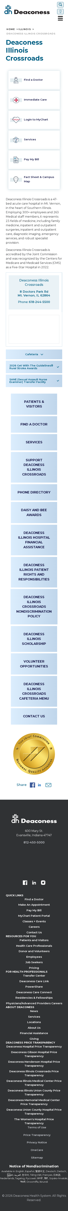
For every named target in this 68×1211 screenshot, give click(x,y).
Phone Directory (34, 492)
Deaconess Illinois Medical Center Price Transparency (34, 1083)
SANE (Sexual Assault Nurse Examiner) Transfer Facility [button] (28, 381)
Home (11, 29)
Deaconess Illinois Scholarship (34, 639)
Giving (34, 1038)
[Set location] (60, 11)
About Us (34, 1027)
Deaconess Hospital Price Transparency (34, 1046)
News (34, 1011)
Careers (34, 926)
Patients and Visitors (34, 940)
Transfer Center (34, 975)
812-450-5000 (34, 842)
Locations (34, 1022)
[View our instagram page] (43, 883)
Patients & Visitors (34, 404)
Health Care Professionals (34, 945)
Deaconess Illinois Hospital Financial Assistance (34, 540)
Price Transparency (37, 1135)
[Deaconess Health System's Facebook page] (25, 883)
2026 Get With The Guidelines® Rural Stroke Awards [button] (31, 367)
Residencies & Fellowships (34, 997)
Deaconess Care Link (34, 981)
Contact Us (34, 716)
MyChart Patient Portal (34, 915)
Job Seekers (34, 962)
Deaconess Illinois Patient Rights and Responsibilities (34, 572)
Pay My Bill (34, 910)
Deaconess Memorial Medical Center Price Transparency (34, 1102)
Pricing (34, 968)
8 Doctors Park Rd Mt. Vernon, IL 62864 (34, 293)
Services (34, 442)
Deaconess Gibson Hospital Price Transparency (34, 1054)
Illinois (24, 29)
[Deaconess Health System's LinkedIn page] (34, 883)
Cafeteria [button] (31, 354)
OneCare (37, 1150)
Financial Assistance (34, 1033)
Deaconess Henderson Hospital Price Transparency (34, 1064)
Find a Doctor (34, 424)
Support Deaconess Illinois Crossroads (34, 467)
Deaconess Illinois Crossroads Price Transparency (34, 1073)
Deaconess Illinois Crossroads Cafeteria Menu (34, 691)
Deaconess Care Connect (34, 992)
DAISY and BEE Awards (34, 512)
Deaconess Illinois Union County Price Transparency (34, 1092)
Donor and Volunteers (34, 951)
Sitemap (37, 1157)
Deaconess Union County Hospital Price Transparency (34, 1111)
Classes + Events (34, 921)
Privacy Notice (37, 1142)
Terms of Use (37, 1127)
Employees (34, 956)
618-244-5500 (39, 302)
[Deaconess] (30, 9)
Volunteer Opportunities (34, 663)
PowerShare (34, 986)
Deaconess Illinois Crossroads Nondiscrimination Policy (34, 606)
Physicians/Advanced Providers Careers (34, 1003)
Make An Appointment (34, 904)
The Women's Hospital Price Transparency (34, 1121)
